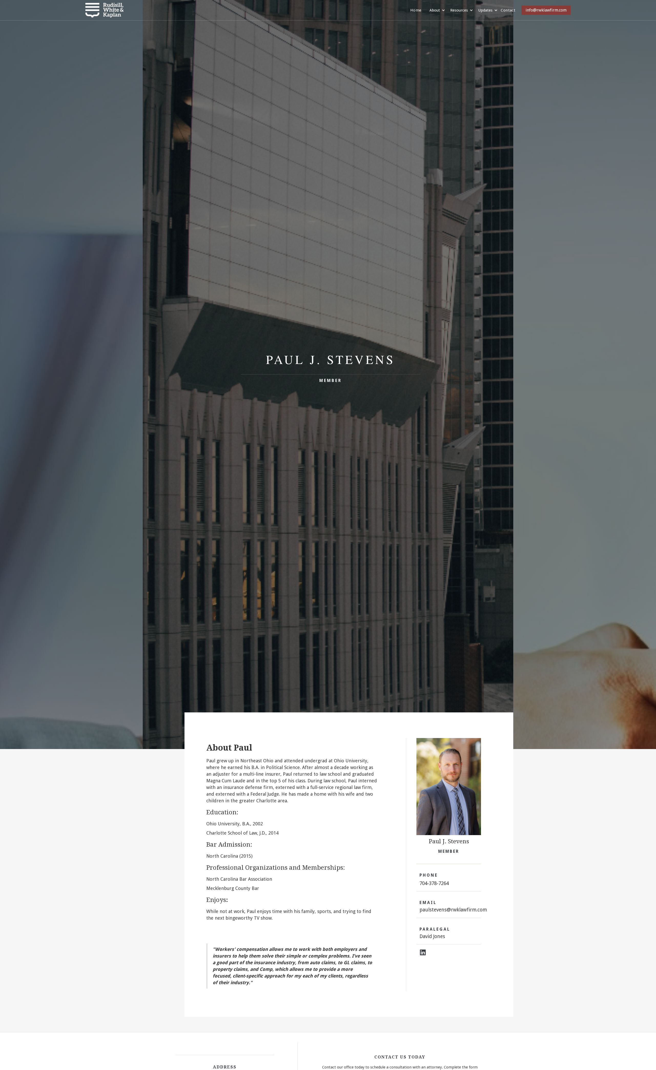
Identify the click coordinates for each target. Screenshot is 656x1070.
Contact (508, 10)
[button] (434, 10)
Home (416, 10)
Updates (485, 10)
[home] (104, 10)
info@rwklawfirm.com (546, 10)
